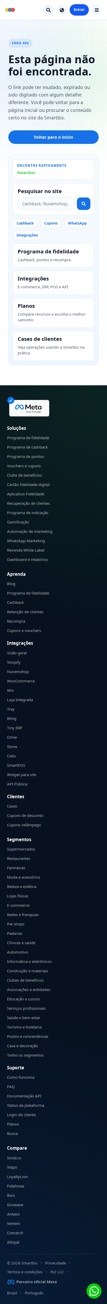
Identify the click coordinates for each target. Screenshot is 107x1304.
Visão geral (17, 652)
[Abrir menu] (96, 10)
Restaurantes (18, 858)
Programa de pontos (25, 456)
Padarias (14, 933)
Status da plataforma (25, 1105)
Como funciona (20, 1077)
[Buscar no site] (83, 203)
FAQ (11, 1086)
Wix (10, 690)
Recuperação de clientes (28, 503)
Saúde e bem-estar (23, 1017)
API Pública (17, 784)
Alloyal (13, 1242)
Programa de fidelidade (28, 437)
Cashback (25, 223)
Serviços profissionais (26, 1008)
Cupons (51, 223)
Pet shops (15, 923)
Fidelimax (15, 1185)
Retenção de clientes (25, 611)
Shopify (14, 662)
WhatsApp (77, 223)
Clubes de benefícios (25, 980)
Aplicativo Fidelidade (25, 493)
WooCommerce (21, 680)
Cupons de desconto (25, 815)
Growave (15, 1204)
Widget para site (21, 774)
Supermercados (21, 849)
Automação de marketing (29, 531)
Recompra (16, 621)
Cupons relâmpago (24, 824)
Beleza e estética (21, 886)
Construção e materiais (27, 970)
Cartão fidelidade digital (28, 484)
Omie (12, 737)
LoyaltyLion (17, 1176)
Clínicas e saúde (21, 942)
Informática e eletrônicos (29, 961)
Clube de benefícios (24, 475)
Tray (11, 709)
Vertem (13, 1223)
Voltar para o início (53, 137)
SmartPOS (16, 765)
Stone (12, 746)
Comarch (15, 1232)
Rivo (11, 1195)
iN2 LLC (57, 1271)
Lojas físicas (17, 895)
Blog (11, 583)
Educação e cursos (23, 998)
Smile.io (14, 1157)
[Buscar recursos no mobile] (48, 10)
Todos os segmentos (25, 1055)
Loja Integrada (20, 699)
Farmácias (16, 867)
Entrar (79, 9)
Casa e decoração (22, 1045)
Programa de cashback (27, 447)
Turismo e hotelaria (24, 1027)
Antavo (13, 1214)
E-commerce (18, 905)
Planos (13, 1124)
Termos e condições (24, 1271)
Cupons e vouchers (24, 630)
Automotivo (17, 952)
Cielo (11, 755)
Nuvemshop (18, 671)
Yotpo (12, 1167)
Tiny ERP (14, 727)
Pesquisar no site (40, 191)
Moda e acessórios (23, 877)
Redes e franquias (23, 914)
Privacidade (55, 1262)
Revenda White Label (25, 550)
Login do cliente (21, 1114)
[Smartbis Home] (10, 9)
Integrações (27, 235)
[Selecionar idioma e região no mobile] (62, 10)
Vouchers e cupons (24, 465)
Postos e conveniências (27, 1036)
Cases (12, 806)
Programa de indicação (27, 512)
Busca (12, 1133)
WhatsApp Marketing (26, 540)
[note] (29, 406)
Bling (11, 718)
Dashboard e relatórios (27, 559)
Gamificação (18, 522)
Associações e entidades (28, 989)
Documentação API (24, 1095)
